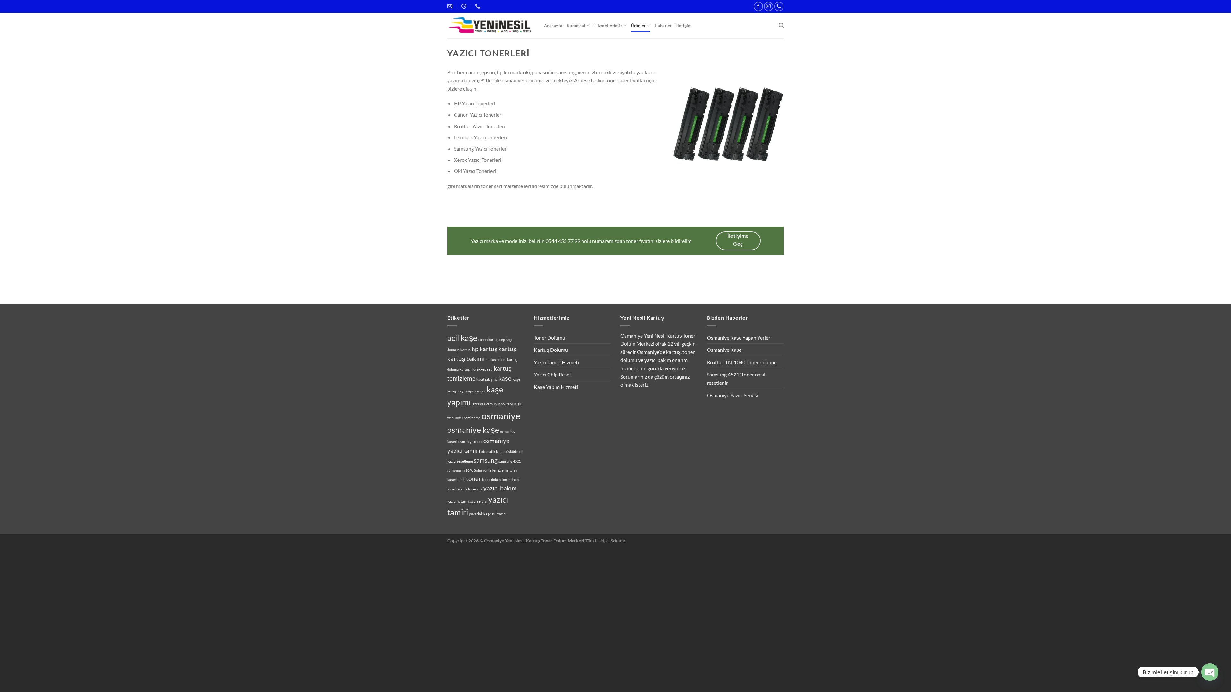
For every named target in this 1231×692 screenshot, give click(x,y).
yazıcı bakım (500, 488)
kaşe (504, 378)
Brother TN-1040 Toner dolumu (742, 362)
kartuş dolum (496, 360)
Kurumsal (576, 25)
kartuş (507, 348)
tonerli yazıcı (457, 489)
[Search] (781, 25)
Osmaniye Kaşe (724, 350)
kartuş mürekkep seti (476, 369)
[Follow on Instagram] (768, 6)
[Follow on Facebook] (758, 6)
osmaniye (501, 415)
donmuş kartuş (459, 350)
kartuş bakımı (466, 358)
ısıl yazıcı (499, 514)
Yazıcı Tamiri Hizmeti (556, 362)
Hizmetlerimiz (608, 25)
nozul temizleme (468, 418)
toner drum (510, 479)
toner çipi (475, 489)
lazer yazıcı (480, 404)
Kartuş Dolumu (551, 350)
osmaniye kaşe (473, 429)
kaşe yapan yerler (472, 391)
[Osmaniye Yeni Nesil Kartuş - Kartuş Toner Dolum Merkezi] (490, 25)
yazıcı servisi (477, 501)
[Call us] (778, 6)
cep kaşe (506, 339)
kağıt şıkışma (487, 379)
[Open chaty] (1209, 672)
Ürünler (638, 25)
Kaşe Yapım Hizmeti (556, 387)
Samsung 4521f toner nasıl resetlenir (736, 378)
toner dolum (491, 479)
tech (461, 479)
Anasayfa (553, 25)
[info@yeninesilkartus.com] (450, 6)
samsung (486, 460)
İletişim (684, 25)
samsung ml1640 (460, 470)
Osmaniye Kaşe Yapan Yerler (738, 337)
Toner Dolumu (549, 337)
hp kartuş (485, 348)
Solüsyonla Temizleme (491, 470)
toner (473, 478)
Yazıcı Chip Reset (552, 374)
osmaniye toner (470, 442)
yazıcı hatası (456, 501)
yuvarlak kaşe (480, 514)
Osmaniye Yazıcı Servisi (732, 395)
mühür (495, 404)
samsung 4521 (509, 461)
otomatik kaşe (492, 451)
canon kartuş (488, 339)
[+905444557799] (478, 6)
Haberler (663, 25)
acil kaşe (462, 337)
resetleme (465, 461)
